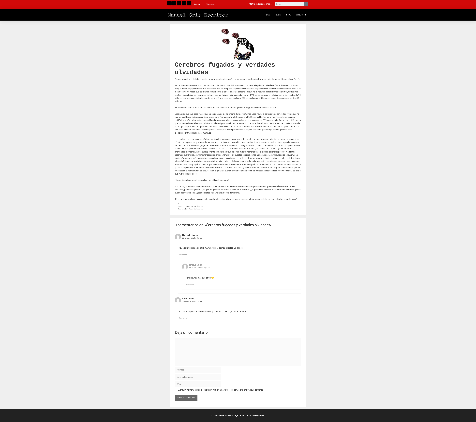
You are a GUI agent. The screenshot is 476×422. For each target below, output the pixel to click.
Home (267, 14)
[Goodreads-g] (179, 3)
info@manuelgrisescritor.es (260, 4)
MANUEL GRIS (196, 265)
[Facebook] (169, 3)
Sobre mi (197, 4)
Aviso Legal (233, 415)
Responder (183, 254)
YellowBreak (301, 14)
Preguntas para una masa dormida (190, 206)
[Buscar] (306, 4)
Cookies (261, 415)
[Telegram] (184, 3)
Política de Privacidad (248, 415)
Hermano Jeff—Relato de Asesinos (190, 208)
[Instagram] (174, 3)
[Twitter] (189, 3)
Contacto (210, 4)
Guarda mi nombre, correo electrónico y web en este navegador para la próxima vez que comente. (220, 390)
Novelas (278, 14)
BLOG (288, 14)
